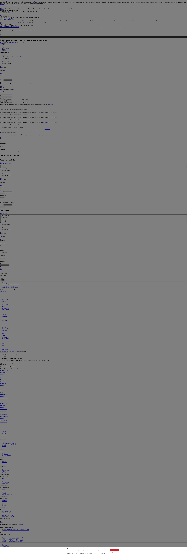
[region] (93, 551)
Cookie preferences (114, 552)
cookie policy (103, 553)
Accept (114, 550)
